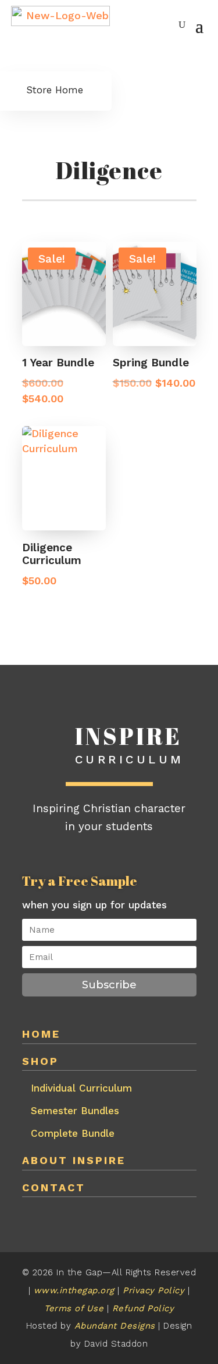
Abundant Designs (116, 1326)
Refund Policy (143, 1308)
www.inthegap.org (74, 1290)
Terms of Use (73, 1308)
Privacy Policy (155, 1290)
